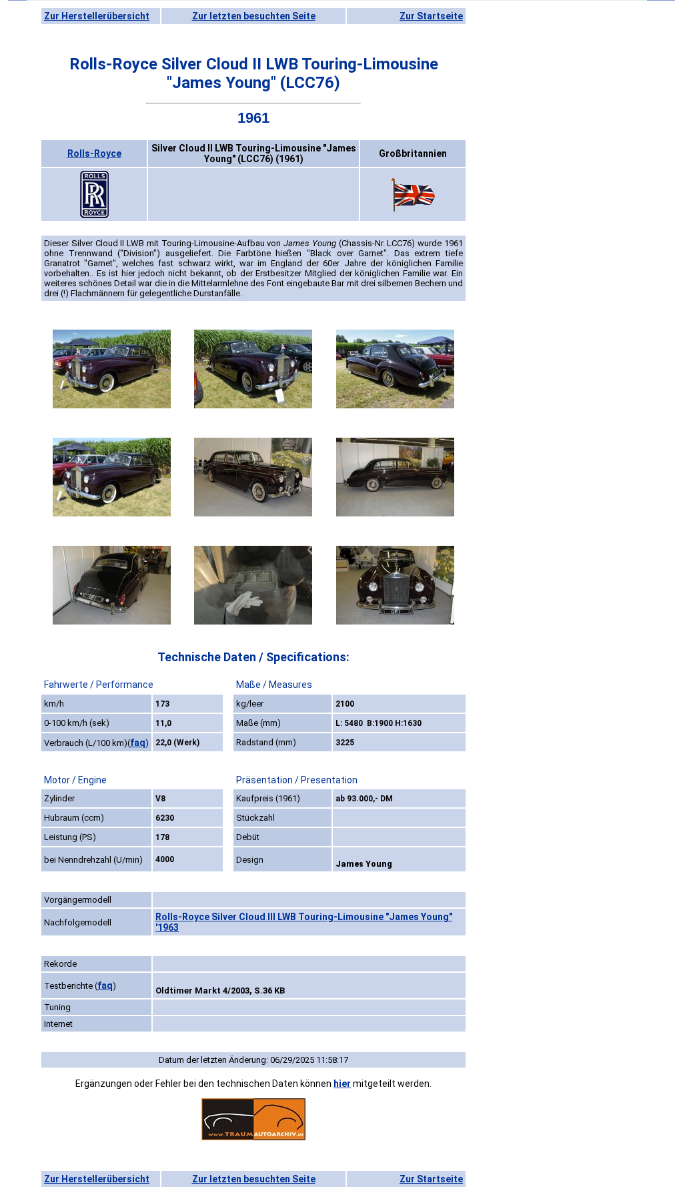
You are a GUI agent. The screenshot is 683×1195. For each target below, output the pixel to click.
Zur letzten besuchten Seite (253, 16)
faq (137, 742)
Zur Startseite (431, 16)
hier (342, 1083)
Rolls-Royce (94, 153)
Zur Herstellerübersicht (96, 16)
